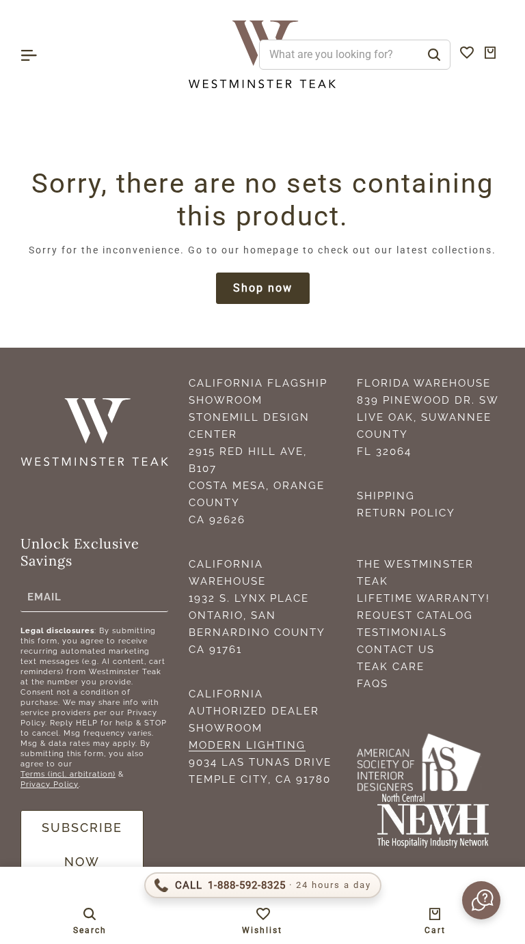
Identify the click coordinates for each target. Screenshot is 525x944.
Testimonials (402, 632)
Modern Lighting (247, 745)
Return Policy (406, 513)
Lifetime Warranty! (423, 598)
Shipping (386, 496)
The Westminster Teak (415, 572)
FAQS (372, 684)
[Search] (434, 54)
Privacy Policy (50, 784)
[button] (480, 900)
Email (44, 597)
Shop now (263, 287)
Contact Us (396, 649)
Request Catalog (415, 615)
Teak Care (391, 667)
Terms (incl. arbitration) (68, 774)
